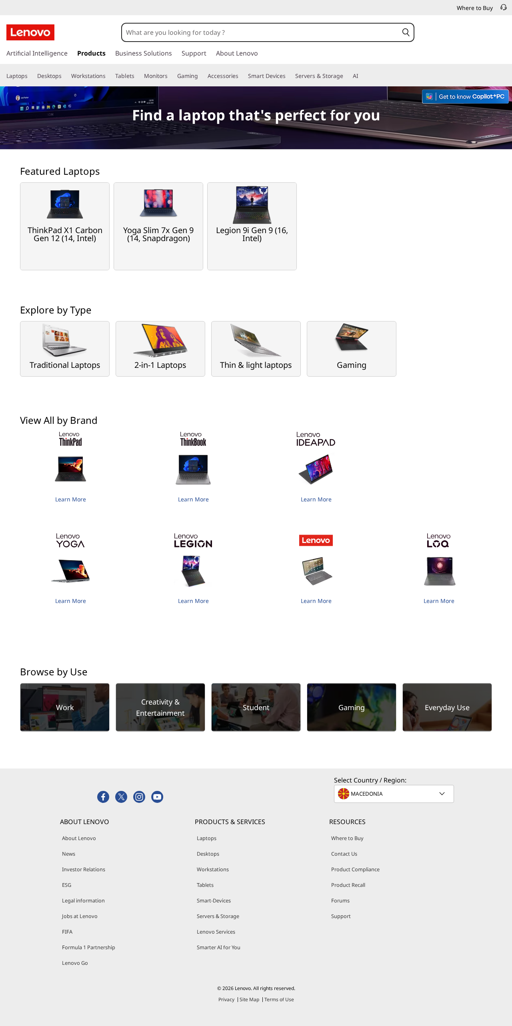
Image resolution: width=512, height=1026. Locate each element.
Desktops (208, 853)
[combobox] (260, 32)
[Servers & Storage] (346, 76)
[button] (406, 32)
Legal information (83, 900)
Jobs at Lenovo (80, 916)
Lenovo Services (216, 931)
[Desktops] (64, 76)
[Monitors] (170, 76)
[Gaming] (201, 76)
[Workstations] (108, 76)
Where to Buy (347, 838)
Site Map (249, 999)
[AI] (361, 76)
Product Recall (348, 884)
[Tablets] (137, 76)
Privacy (226, 999)
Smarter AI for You (218, 947)
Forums (340, 900)
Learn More (70, 499)
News (68, 853)
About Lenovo (79, 838)
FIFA (67, 931)
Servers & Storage (218, 916)
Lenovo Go (75, 962)
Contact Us (344, 853)
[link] (503, 9)
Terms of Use (279, 999)
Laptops (206, 838)
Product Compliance (355, 869)
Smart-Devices (214, 900)
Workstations (213, 869)
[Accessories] (241, 76)
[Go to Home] (30, 32)
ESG (66, 884)
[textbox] (395, 793)
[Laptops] (30, 76)
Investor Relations (83, 869)
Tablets (205, 884)
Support (341, 916)
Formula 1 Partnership (88, 947)
